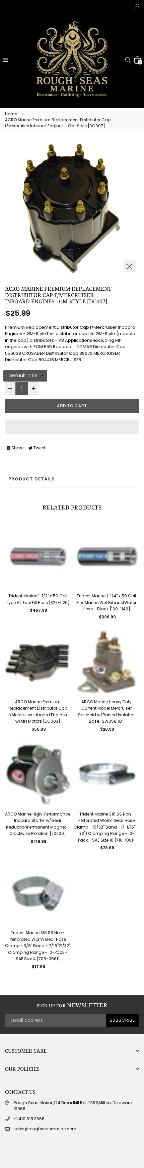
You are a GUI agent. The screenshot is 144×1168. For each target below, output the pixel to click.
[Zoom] (130, 266)
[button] (72, 427)
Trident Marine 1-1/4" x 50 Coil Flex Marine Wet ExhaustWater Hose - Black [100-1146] (106, 602)
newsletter (72, 1005)
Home (11, 114)
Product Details (31, 479)
